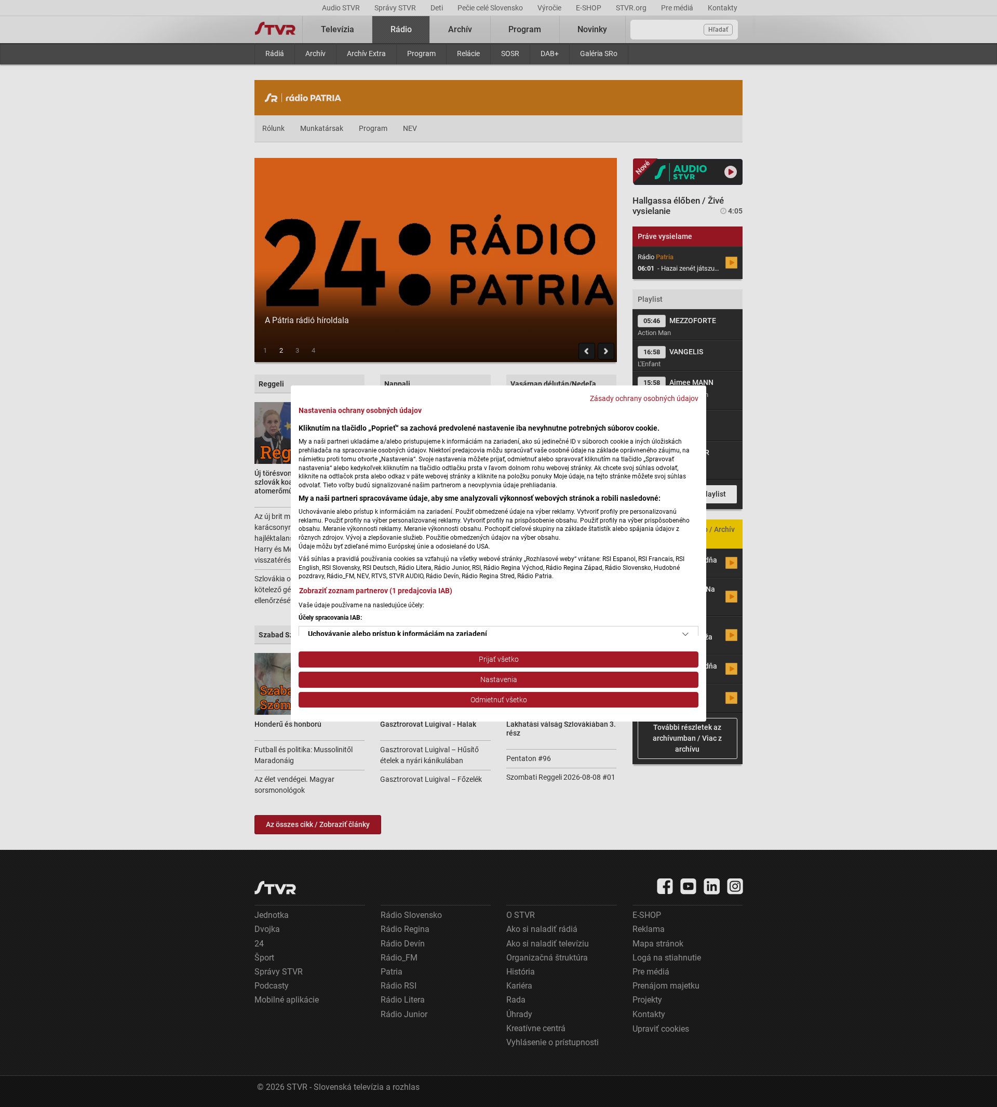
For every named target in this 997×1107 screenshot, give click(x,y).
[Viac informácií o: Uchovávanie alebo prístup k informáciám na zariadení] (685, 634)
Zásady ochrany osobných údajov (644, 398)
